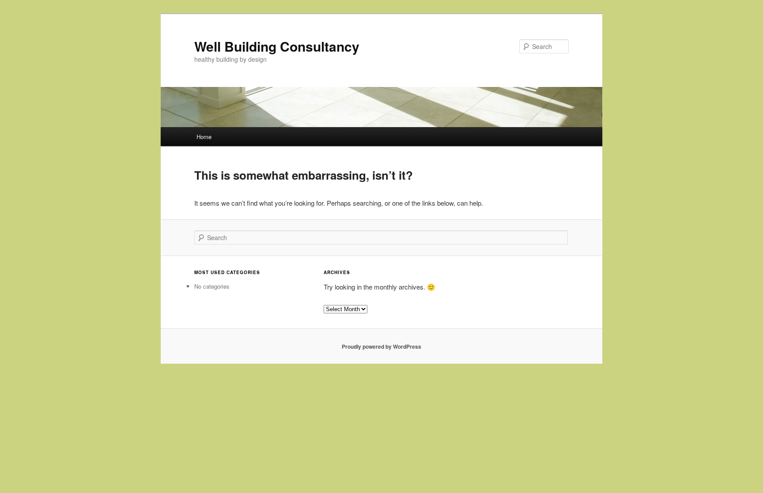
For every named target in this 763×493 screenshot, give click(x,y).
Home (204, 136)
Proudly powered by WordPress (381, 346)
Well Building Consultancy (276, 46)
